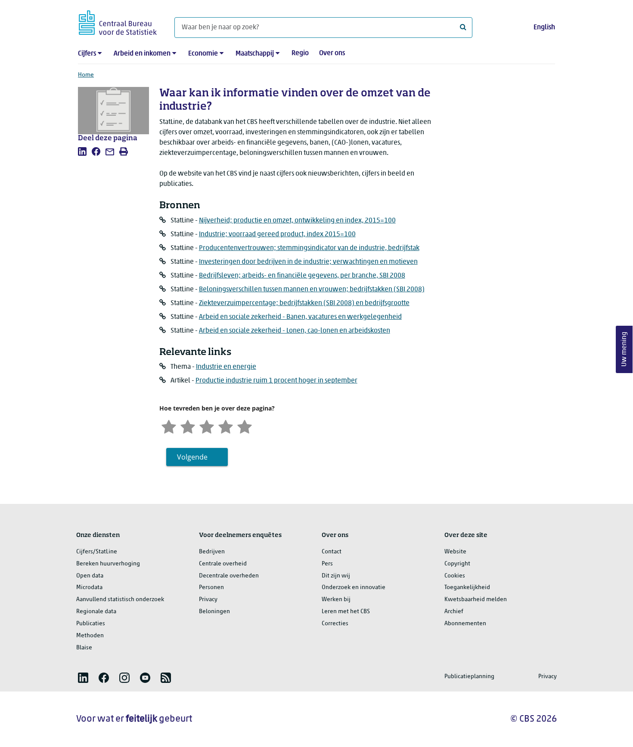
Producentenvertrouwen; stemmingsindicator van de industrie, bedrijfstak (309, 248)
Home (86, 75)
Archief (453, 611)
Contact (331, 552)
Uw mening (624, 349)
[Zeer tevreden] (244, 426)
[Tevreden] (225, 426)
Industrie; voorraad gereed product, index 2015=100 (277, 234)
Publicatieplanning (469, 676)
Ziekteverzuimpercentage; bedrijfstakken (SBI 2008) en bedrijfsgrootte (304, 303)
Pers (327, 564)
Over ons (332, 53)
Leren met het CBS (346, 611)
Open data (89, 576)
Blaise (84, 648)
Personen (211, 587)
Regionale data (96, 611)
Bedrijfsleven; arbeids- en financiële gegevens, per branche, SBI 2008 (302, 275)
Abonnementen (465, 624)
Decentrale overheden (229, 576)
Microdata (89, 587)
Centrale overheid (223, 564)
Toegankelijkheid (467, 587)
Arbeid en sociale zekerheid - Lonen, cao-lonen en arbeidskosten (294, 330)
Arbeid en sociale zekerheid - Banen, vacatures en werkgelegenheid (300, 317)
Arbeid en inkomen (142, 53)
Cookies (454, 576)
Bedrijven (212, 552)
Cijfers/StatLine (96, 552)
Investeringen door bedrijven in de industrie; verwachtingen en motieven (308, 262)
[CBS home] (118, 21)
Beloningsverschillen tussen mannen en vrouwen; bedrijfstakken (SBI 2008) (312, 289)
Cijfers (87, 53)
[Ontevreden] (187, 426)
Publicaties (90, 624)
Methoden (90, 636)
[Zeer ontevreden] (168, 426)
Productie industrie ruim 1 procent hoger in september (276, 380)
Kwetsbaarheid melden (475, 599)
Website (455, 552)
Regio (300, 53)
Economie (203, 53)
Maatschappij (255, 53)
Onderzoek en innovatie (353, 587)
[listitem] (82, 151)
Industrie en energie (226, 367)
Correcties (335, 624)
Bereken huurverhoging (108, 564)
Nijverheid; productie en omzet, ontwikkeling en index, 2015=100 (297, 220)
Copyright (457, 564)
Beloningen (214, 611)
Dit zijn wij (336, 576)
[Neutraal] (206, 426)
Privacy (208, 599)
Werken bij (336, 599)
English (544, 27)
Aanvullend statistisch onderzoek (120, 599)
